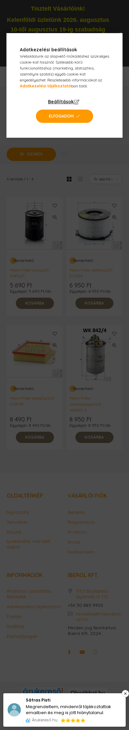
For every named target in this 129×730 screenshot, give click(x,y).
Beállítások (61, 102)
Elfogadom (61, 116)
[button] (95, 693)
